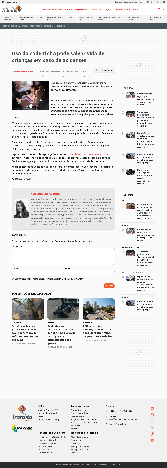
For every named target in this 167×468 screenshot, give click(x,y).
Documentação (45, 446)
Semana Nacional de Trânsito (84, 422)
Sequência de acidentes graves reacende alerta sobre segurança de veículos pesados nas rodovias (26, 332)
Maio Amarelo (77, 416)
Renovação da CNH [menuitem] (85, 18)
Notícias (24, 26)
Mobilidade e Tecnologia (41, 26)
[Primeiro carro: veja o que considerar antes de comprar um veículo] (130, 95)
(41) (125, 410)
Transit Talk (76, 429)
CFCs (41, 406)
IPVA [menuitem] (41, 17)
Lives (40, 416)
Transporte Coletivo (80, 446)
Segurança (76, 440)
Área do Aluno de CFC (48, 410)
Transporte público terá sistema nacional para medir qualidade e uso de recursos (145, 119)
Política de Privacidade (116, 424)
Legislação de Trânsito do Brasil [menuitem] (110, 18)
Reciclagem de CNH (47, 443)
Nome (15, 268)
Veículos (75, 453)
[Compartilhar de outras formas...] (104, 76)
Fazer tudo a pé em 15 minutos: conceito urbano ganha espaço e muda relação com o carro (145, 211)
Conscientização (80, 406)
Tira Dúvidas (77, 426)
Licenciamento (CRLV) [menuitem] (54, 18)
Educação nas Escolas (81, 413)
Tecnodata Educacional (124, 2)
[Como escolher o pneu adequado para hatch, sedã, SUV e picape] (130, 156)
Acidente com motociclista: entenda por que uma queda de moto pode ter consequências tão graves (61, 334)
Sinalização (76, 443)
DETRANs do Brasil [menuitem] (155, 18)
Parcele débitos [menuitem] (7, 18)
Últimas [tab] (128, 195)
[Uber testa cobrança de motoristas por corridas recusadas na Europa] (130, 172)
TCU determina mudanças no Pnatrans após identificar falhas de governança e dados (97, 331)
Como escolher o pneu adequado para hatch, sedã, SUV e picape (145, 158)
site (73, 170)
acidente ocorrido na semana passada (91, 154)
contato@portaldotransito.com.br (121, 419)
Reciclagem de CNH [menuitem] (26, 18)
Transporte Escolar (79, 449)
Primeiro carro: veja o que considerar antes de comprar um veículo (145, 99)
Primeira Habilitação (47, 440)
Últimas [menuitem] (45, 9)
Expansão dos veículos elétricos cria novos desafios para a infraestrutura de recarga (146, 140)
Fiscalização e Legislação (52, 433)
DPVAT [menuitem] (71, 17)
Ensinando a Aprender (48, 413)
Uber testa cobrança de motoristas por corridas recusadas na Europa (144, 177)
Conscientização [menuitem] (101, 9)
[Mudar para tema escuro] (164, 9)
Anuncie (138, 2)
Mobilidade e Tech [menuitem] (126, 9)
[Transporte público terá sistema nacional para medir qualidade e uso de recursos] (130, 114)
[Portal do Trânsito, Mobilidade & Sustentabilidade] (22, 413)
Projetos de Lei (45, 453)
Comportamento (78, 410)
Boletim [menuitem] (56, 9)
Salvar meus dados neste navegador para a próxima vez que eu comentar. (49, 278)
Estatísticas (43, 449)
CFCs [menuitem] (67, 9)
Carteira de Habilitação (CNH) (52, 437)
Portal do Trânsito (10, 26)
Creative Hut (115, 465)
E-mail (68, 268)
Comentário (18, 246)
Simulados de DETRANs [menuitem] (132, 18)
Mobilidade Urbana (79, 437)
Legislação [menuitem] (81, 9)
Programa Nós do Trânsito (83, 419)
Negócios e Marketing (48, 419)
